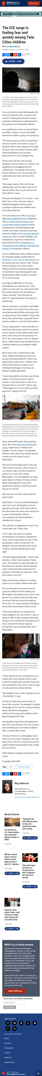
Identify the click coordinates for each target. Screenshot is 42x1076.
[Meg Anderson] (7, 786)
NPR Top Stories (24, 767)
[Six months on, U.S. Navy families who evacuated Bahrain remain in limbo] (12, 822)
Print (28, 54)
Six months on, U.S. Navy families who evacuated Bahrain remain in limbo (11, 835)
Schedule (7, 1043)
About (6, 1038)
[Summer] (21, 13)
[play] (3, 1073)
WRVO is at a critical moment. (19, 944)
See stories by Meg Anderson (27, 797)
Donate (35, 3)
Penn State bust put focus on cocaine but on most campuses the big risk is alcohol (28, 871)
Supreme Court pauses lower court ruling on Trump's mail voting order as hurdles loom (12, 915)
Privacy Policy (9, 1062)
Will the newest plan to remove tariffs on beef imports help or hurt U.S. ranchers (11, 859)
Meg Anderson (14, 46)
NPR (11, 767)
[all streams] (39, 1073)
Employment (9, 1048)
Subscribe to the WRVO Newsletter (18, 999)
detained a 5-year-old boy (13, 260)
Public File (7, 1057)
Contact (7, 1053)
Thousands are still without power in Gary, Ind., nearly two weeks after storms (30, 824)
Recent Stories (11, 814)
